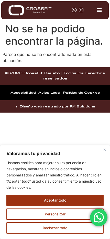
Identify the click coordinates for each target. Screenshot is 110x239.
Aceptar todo (55, 200)
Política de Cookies (81, 92)
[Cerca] (105, 149)
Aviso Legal (49, 92)
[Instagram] (81, 10)
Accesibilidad (23, 92)
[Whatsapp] (74, 10)
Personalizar (55, 214)
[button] (99, 10)
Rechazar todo (55, 228)
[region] (55, 192)
